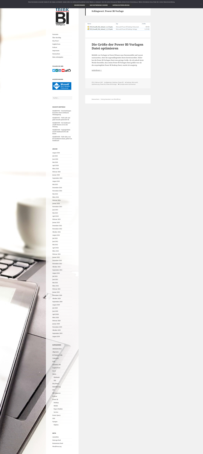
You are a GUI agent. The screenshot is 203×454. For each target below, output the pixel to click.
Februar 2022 (56, 254)
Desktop (56, 402)
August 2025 (56, 181)
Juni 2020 (55, 311)
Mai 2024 (55, 194)
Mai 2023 (55, 213)
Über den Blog (56, 37)
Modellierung (56, 387)
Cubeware (55, 358)
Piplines (56, 425)
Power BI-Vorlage (111, 84)
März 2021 (55, 286)
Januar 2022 (56, 257)
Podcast (54, 47)
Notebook (56, 377)
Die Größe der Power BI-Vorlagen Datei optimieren (117, 46)
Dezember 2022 (57, 225)
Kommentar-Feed (57, 443)
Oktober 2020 (56, 298)
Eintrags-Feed (56, 440)
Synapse (54, 421)
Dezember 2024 (57, 187)
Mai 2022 (55, 244)
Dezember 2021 (57, 260)
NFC (53, 390)
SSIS (53, 418)
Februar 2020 (56, 321)
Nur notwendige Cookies (99, 5)
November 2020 (57, 295)
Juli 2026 (55, 156)
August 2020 (56, 305)
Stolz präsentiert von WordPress (111, 99)
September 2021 (57, 270)
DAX (53, 361)
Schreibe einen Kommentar (127, 84)
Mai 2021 (55, 283)
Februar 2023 (56, 219)
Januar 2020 (56, 324)
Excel (54, 371)
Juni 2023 (55, 210)
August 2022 (56, 235)
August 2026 (56, 153)
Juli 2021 (55, 276)
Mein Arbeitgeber (57, 57)
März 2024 (55, 197)
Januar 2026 (56, 175)
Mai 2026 (55, 162)
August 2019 (56, 336)
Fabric (54, 374)
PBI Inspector (56, 393)
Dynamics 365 (56, 364)
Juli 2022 (55, 238)
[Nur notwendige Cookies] (201, 4)
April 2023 (55, 216)
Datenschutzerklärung (121, 5)
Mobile (56, 406)
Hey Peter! (55, 41)
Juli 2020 (55, 308)
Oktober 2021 (56, 267)
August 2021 (56, 273)
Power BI (55, 399)
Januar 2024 (56, 203)
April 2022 (55, 248)
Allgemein (55, 352)
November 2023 (57, 206)
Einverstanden (79, 5)
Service (56, 412)
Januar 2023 (56, 222)
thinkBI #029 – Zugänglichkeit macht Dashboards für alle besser (61, 131)
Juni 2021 (55, 279)
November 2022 (57, 229)
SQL (55, 380)
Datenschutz (56, 54)
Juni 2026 (55, 159)
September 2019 (57, 333)
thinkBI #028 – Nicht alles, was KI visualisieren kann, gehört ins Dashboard (62, 138)
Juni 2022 (55, 241)
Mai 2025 (55, 184)
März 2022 (55, 251)
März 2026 (55, 168)
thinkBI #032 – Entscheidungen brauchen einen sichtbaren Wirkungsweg (61, 112)
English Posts (56, 44)
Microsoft (135, 82)
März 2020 (55, 317)
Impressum (55, 50)
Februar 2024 (56, 200)
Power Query (56, 415)
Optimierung (95, 84)
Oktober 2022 (56, 232)
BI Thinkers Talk (57, 355)
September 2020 (57, 302)
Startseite (55, 34)
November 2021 (57, 263)
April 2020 (55, 314)
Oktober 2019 (56, 330)
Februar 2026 (56, 172)
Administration (57, 349)
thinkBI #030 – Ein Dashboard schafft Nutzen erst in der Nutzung (61, 124)
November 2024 (57, 191)
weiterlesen (97, 70)
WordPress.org (56, 446)
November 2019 (57, 327)
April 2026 (55, 165)
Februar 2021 (56, 289)
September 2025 (57, 178)
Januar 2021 (56, 292)
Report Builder (58, 409)
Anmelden (55, 437)
